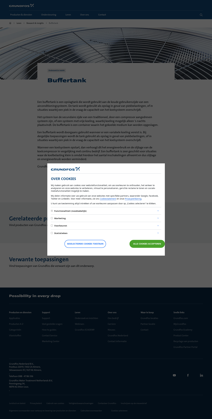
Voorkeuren (60, 225)
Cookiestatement (108, 198)
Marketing (60, 218)
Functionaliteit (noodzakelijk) (70, 210)
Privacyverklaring (133, 198)
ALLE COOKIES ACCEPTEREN (147, 243)
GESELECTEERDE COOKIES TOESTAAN (85, 243)
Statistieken (60, 233)
